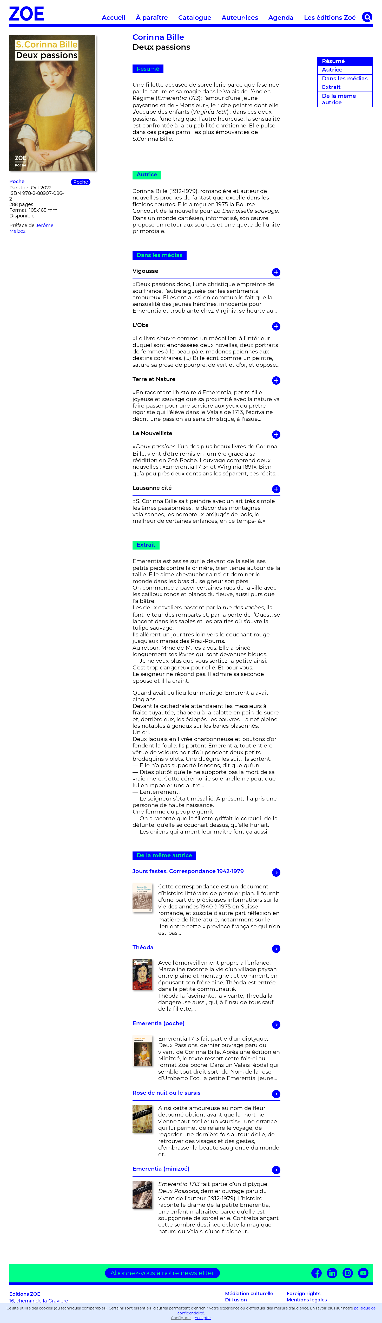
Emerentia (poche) (159, 1024)
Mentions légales (307, 1300)
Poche (16, 182)
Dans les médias (345, 79)
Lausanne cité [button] (152, 488)
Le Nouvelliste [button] (152, 433)
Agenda (281, 18)
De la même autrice (339, 100)
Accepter (203, 1317)
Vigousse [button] (145, 271)
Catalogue (194, 18)
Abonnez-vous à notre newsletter (162, 1273)
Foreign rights (303, 1294)
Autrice (332, 70)
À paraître (152, 18)
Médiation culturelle (249, 1294)
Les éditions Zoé (330, 18)
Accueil (114, 18)
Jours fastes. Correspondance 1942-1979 (188, 871)
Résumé (333, 61)
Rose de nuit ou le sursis (167, 1093)
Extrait (331, 87)
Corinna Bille (158, 38)
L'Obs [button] (140, 325)
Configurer (181, 1317)
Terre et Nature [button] (154, 379)
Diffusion (236, 1300)
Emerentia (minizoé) (161, 1169)
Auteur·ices (240, 18)
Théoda (143, 948)
